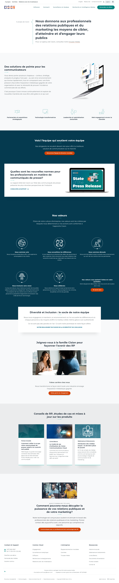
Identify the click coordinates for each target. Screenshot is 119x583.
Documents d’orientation (96, 558)
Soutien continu (9, 561)
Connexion (103, 579)
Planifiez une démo (10, 555)
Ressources (87, 1)
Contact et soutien (97, 1)
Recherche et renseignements (42, 558)
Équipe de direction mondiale (70, 549)
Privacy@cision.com (47, 572)
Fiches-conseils (93, 561)
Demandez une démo (105, 7)
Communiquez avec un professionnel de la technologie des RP (59, 529)
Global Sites (112, 579)
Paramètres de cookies (49, 579)
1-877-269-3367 (11, 549)
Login (107, 1)
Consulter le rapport (18, 189)
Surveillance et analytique (40, 552)
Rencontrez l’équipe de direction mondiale (59, 153)
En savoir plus (97, 289)
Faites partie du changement (59, 393)
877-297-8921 (83, 572)
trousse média (74, 42)
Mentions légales (22, 579)
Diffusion (35, 555)
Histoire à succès (94, 549)
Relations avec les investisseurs (28, 2)
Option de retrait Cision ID (35, 579)
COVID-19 (92, 564)
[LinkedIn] (4, 571)
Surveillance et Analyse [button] (61, 7)
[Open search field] (104, 2)
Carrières (14, 2)
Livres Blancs (53, 441)
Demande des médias (11, 558)
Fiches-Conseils (26, 441)
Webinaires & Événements (86, 441)
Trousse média (65, 555)
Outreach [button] (46, 7)
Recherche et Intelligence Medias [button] (84, 7)
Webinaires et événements (97, 552)
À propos (8, 2)
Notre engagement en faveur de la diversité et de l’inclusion (59, 327)
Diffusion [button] (37, 7)
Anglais (80, 1)
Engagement (37, 549)
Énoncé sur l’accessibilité (10, 579)
